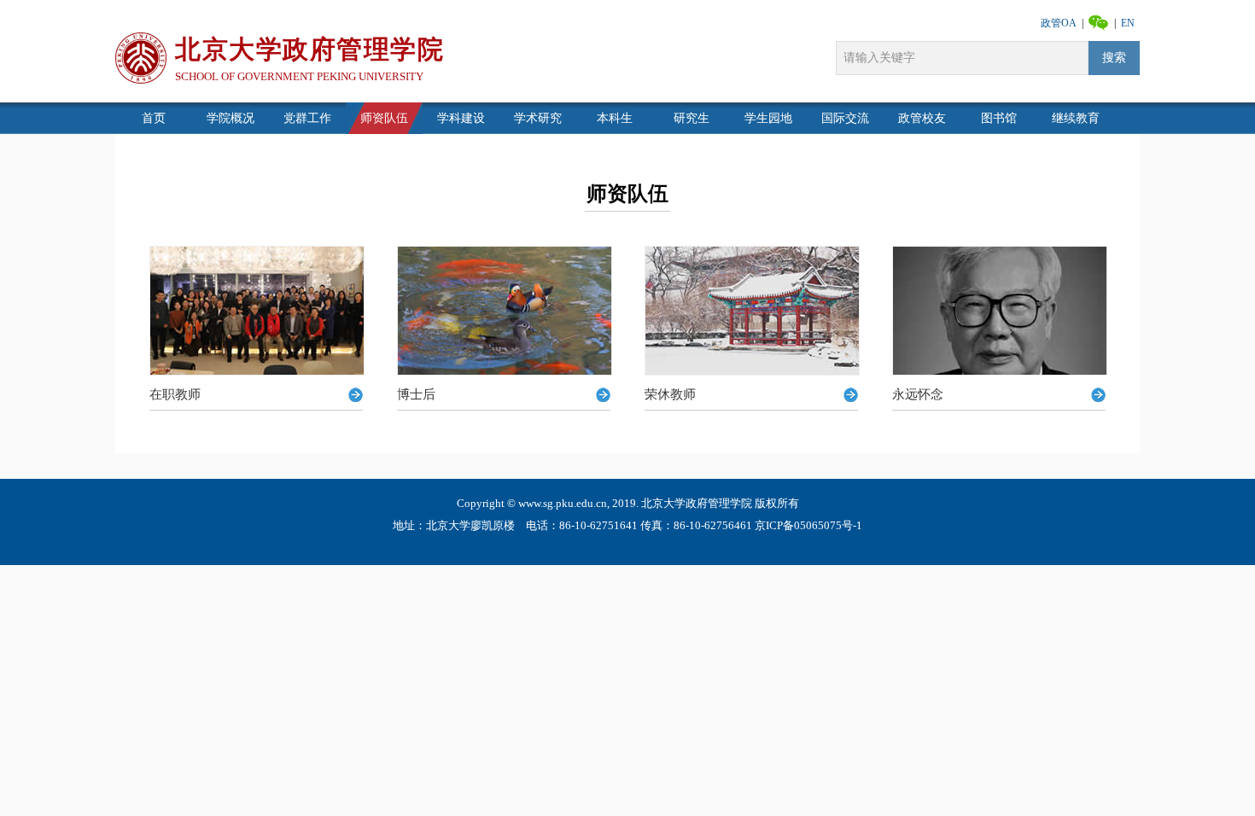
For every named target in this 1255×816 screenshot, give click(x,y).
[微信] (1099, 22)
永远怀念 (917, 394)
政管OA (1059, 23)
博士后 (416, 394)
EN (1128, 23)
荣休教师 (670, 394)
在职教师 (175, 394)
